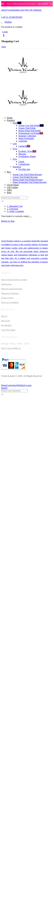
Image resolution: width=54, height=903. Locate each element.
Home (10, 118)
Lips (15, 143)
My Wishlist (6, 325)
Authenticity (6, 284)
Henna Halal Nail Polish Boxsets (28, 179)
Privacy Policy (7, 298)
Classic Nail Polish (27, 128)
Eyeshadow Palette (27, 156)
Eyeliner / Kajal (27, 151)
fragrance (17, 167)
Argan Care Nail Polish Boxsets (27, 174)
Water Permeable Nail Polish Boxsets (30, 182)
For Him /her (24, 169)
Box (9, 172)
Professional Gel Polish (30, 133)
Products (11, 120)
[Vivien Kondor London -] (22, 80)
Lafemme (22, 141)
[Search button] (2, 201)
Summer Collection (27, 136)
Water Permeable (26, 138)
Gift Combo (12, 187)
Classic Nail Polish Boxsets (25, 177)
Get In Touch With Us (10, 348)
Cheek (21, 161)
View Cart (5, 321)
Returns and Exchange (11, 289)
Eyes (15, 148)
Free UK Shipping (33, 10)
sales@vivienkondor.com (12, 10)
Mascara (22, 154)
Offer (9, 190)
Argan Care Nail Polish (31, 125)
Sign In (4, 316)
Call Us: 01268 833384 (11, 17)
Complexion (24, 164)
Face (15, 159)
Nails (17, 123)
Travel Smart (13, 185)
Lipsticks (24, 146)
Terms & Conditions (10, 302)
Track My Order (8, 330)
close (3, 46)
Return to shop (8, 221)
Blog (9, 192)
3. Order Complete (15, 211)
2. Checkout (12, 209)
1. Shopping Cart (14, 206)
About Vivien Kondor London (14, 279)
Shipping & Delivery (10, 293)
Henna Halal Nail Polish (29, 130)
